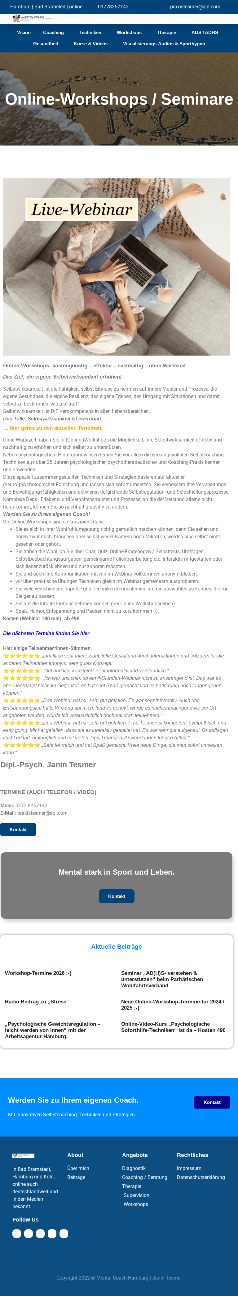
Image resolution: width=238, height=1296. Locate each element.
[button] (162, 19)
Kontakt (116, 896)
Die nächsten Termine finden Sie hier (46, 633)
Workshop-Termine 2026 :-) (38, 973)
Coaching (53, 32)
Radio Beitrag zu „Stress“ (37, 1002)
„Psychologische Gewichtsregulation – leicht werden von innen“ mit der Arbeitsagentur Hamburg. (52, 1030)
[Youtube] (40, 1233)
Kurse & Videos (91, 43)
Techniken (90, 32)
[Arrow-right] (64, 1233)
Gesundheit (45, 43)
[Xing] (52, 1233)
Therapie (166, 32)
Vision (24, 32)
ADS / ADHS (205, 32)
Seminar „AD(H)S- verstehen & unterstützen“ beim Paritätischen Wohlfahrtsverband (162, 979)
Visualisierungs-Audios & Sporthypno (164, 43)
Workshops (129, 32)
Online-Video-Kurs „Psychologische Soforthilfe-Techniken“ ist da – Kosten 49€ (173, 1027)
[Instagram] (28, 1233)
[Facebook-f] (16, 1233)
